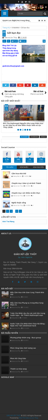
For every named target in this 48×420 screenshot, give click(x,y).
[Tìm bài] (45, 14)
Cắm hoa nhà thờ (19, 173)
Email (23, 41)
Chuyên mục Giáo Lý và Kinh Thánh (26, 183)
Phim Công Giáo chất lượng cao (23, 348)
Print (15, 41)
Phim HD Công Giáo (18, 358)
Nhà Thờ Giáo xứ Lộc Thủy (28, 418)
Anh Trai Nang (8, 221)
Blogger (24, 137)
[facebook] (18, 2)
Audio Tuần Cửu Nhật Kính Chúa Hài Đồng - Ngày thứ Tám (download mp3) (28, 325)
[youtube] (22, 2)
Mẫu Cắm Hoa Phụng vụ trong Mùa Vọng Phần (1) (26, 304)
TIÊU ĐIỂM (9, 167)
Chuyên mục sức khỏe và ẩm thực (26, 193)
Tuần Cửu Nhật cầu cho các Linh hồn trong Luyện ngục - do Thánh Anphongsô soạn (27, 314)
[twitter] (25, 2)
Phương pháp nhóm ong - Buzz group (25, 337)
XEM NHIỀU (24, 167)
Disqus (43, 137)
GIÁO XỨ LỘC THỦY (14, 415)
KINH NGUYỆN (38, 167)
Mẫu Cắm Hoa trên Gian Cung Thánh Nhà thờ (27, 293)
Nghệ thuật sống (19, 202)
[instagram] (29, 2)
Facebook (34, 137)
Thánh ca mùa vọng (18, 369)
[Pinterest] (31, 282)
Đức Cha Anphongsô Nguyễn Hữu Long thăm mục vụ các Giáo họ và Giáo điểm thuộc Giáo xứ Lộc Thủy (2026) (23, 125)
